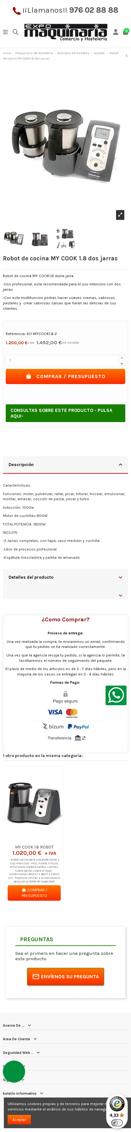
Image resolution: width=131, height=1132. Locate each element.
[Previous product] (127, 56)
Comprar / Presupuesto (71, 376)
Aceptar (19, 1119)
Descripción (21, 464)
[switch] (117, 1122)
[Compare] (34, 840)
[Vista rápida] (42, 840)
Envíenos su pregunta (70, 976)
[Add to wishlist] (26, 840)
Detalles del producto (31, 577)
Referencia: (16, 334)
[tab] (65, 465)
